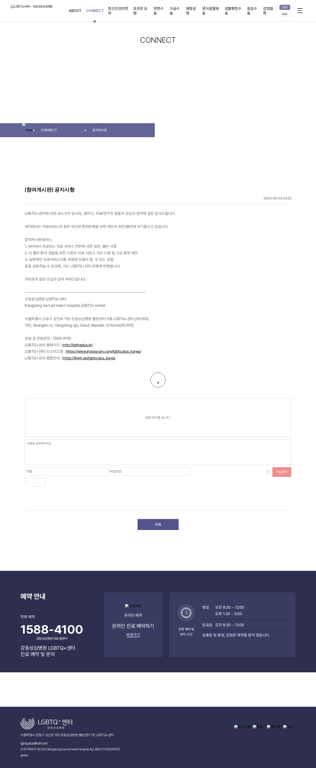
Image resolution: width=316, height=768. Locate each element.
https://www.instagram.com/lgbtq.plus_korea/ (103, 351)
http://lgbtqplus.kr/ (77, 345)
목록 (158, 524)
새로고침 (59, 482)
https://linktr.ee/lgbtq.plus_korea (88, 358)
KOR (284, 7)
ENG (284, 14)
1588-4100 (51, 631)
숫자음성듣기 (50, 482)
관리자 (24, 755)
